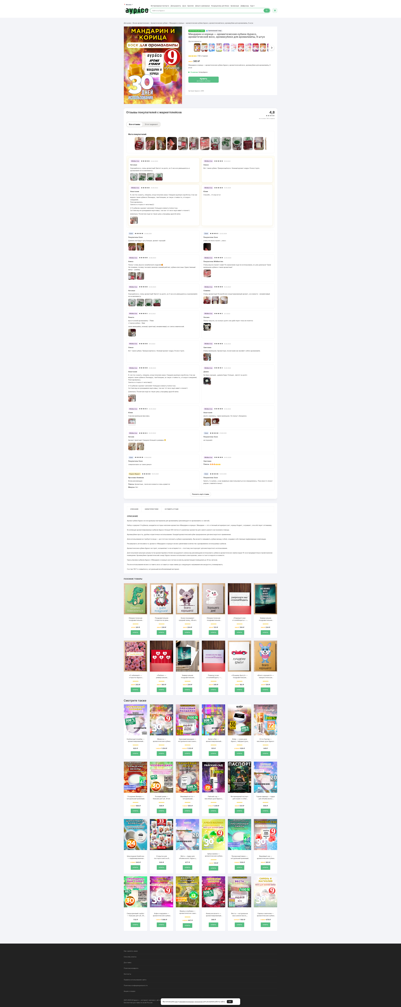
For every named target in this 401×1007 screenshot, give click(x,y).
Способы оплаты (130, 957)
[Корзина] (274, 10)
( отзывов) (202, 56)
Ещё (252, 6)
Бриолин (191, 6)
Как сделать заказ (131, 951)
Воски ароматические (141, 23)
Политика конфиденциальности (136, 985)
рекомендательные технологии (191, 1002)
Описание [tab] (134, 509)
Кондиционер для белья (220, 6)
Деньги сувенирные (202, 6)
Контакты (127, 974)
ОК (230, 1002)
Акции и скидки (129, 991)
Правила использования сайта (135, 980)
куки (176, 1002)
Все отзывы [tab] (134, 124)
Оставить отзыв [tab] (171, 509)
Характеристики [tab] (151, 509)
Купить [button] (135, 632)
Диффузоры (244, 6)
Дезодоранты (176, 6)
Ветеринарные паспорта (160, 6)
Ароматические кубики (159, 23)
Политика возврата (131, 968)
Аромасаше (235, 6)
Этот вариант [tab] (151, 124)
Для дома (127, 23)
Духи (184, 6)
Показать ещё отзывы (200, 494)
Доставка (127, 962)
